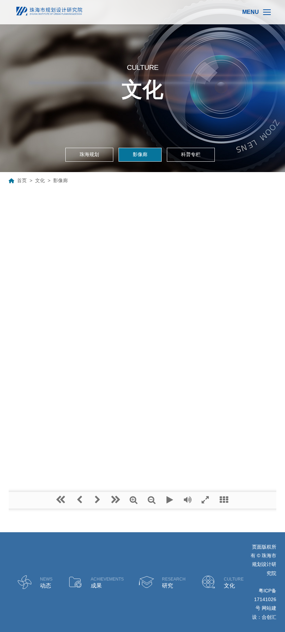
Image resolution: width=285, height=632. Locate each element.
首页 (22, 180)
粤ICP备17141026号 (265, 599)
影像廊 (140, 154)
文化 (40, 180)
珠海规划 (89, 154)
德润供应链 (265, 582)
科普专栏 (191, 154)
